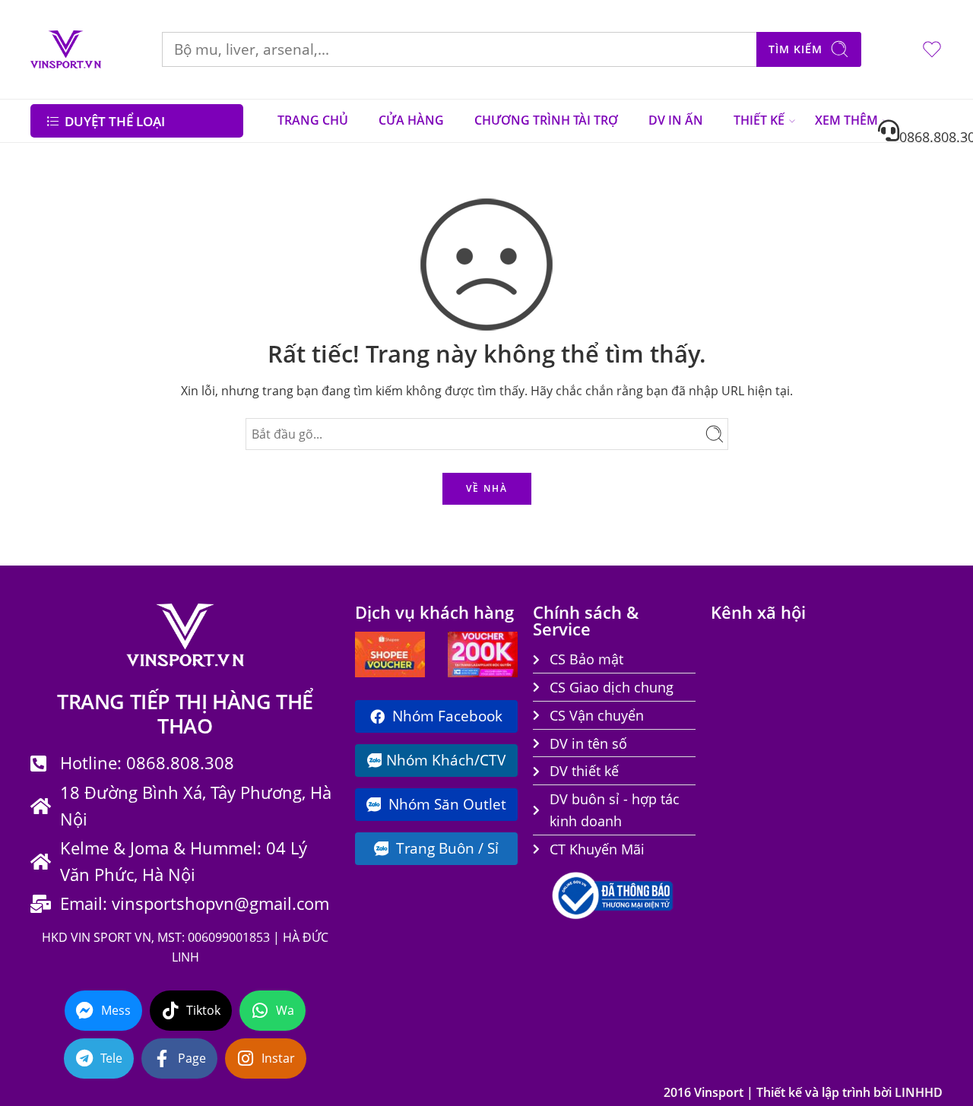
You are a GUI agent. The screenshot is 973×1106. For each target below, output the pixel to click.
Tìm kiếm (795, 49)
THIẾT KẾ (759, 120)
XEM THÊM (846, 120)
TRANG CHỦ (312, 120)
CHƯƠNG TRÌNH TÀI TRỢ (546, 120)
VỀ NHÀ (487, 488)
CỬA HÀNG (411, 120)
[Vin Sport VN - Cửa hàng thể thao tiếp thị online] (65, 49)
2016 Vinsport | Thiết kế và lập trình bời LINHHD (803, 1092)
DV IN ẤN (675, 120)
